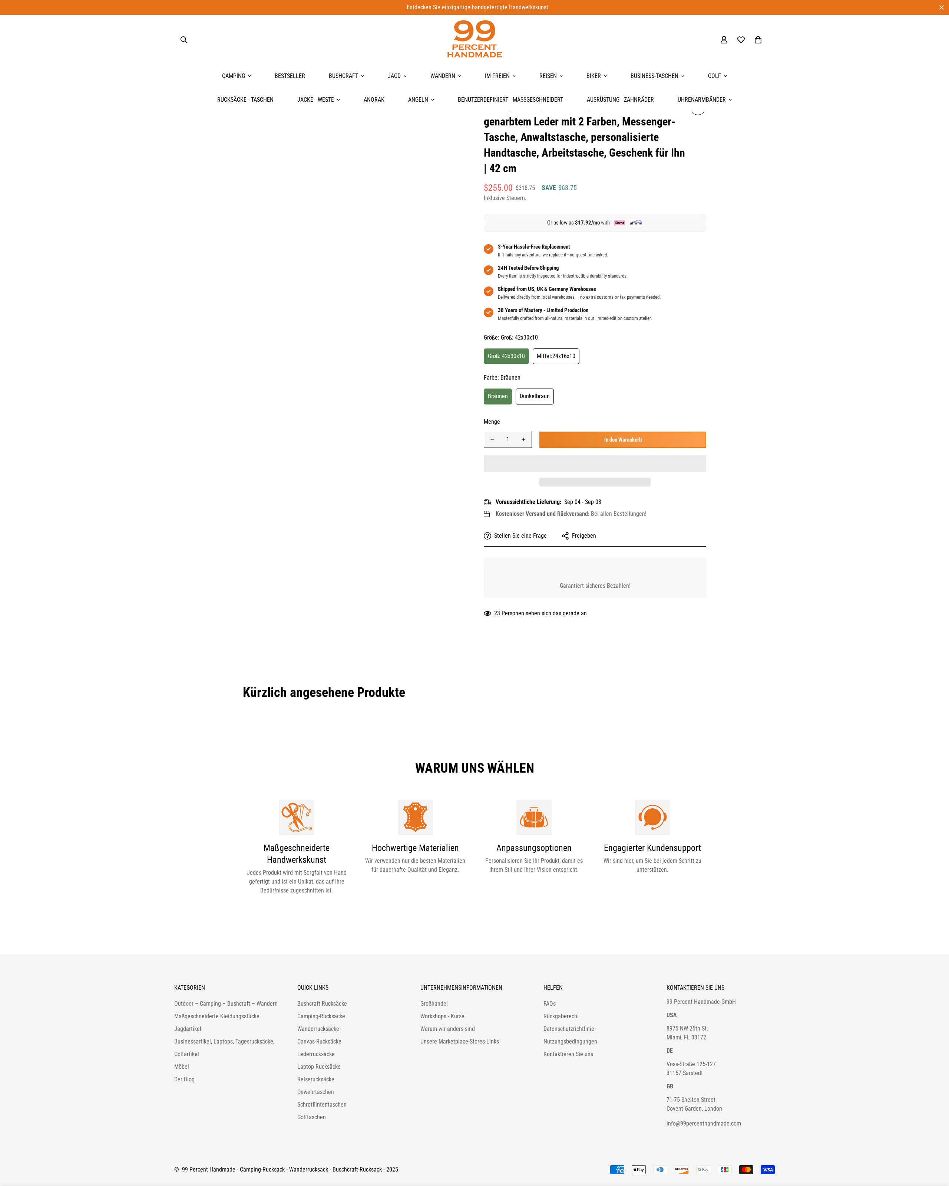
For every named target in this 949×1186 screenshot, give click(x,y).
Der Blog (184, 1079)
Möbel (181, 1066)
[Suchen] (184, 40)
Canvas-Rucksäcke (319, 1041)
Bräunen (498, 396)
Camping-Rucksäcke (321, 1016)
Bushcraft (343, 75)
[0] (758, 39)
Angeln (418, 99)
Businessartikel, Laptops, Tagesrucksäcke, (224, 1041)
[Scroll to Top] (934, 1145)
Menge (492, 421)
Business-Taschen (654, 75)
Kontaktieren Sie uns (568, 1054)
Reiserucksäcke (315, 1079)
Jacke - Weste (315, 99)
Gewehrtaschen (315, 1091)
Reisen (548, 75)
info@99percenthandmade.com (704, 1123)
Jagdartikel (187, 1028)
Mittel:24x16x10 (556, 355)
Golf (714, 75)
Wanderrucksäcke (318, 1028)
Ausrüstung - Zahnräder (620, 99)
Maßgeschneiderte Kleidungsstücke (216, 1016)
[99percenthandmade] (474, 39)
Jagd (394, 75)
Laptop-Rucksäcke (319, 1066)
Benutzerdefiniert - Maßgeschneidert (510, 99)
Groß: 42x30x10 (506, 355)
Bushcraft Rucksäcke (322, 1003)
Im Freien (497, 75)
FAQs (549, 1003)
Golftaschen (311, 1117)
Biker (593, 75)
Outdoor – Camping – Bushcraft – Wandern (226, 1003)
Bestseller (290, 75)
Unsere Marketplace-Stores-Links (459, 1041)
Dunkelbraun (535, 396)
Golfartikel (186, 1054)
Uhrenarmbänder (702, 99)
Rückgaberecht (561, 1016)
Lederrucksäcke (316, 1054)
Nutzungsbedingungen (570, 1041)
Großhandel (434, 1003)
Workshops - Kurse (442, 1016)
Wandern (442, 75)
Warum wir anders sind (447, 1028)
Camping (233, 75)
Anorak (374, 99)
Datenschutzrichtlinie (568, 1028)
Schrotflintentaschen (322, 1104)
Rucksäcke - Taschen (245, 99)
